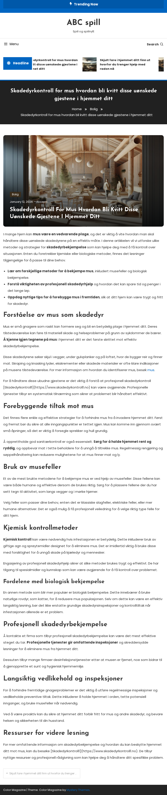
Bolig (15, 194)
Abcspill (41, 202)
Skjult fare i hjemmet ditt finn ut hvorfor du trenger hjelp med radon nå (122, 64)
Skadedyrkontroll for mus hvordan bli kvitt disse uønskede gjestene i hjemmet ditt (48, 64)
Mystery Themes (78, 790)
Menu (14, 44)
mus (150, 370)
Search (153, 44)
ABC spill (83, 23)
